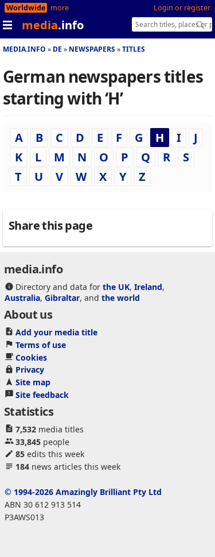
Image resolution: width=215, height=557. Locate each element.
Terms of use (40, 344)
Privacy (29, 369)
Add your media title (56, 332)
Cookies (31, 357)
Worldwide (25, 8)
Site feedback (42, 394)
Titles (133, 49)
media (53, 25)
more (59, 8)
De (57, 49)
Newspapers (92, 49)
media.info (24, 49)
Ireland (148, 286)
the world (120, 297)
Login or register (182, 8)
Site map (32, 382)
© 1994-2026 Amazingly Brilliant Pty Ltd (83, 491)
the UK (116, 286)
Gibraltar (62, 297)
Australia (22, 297)
